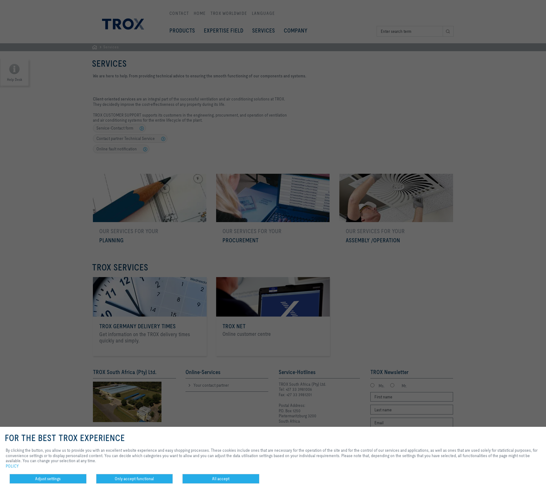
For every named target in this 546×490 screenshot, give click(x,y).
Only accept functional (134, 478)
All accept (220, 478)
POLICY (12, 466)
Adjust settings (48, 478)
